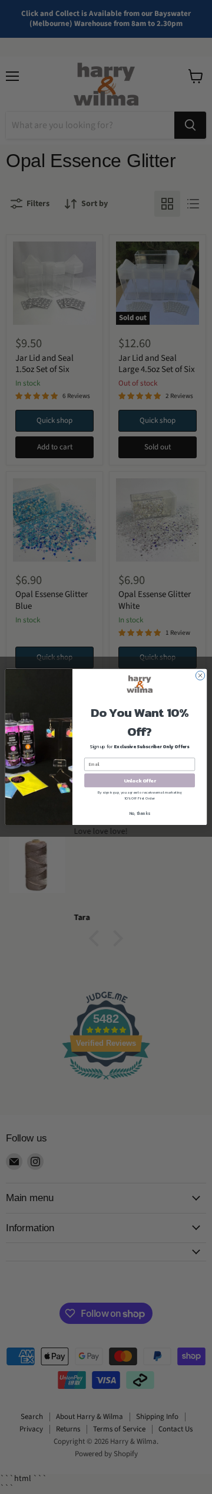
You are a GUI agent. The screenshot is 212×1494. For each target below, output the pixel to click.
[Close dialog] (200, 675)
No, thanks (140, 813)
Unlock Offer (140, 780)
